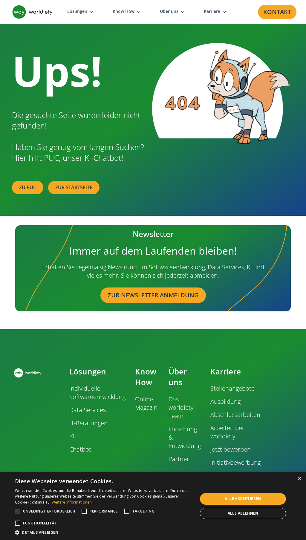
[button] (80, 12)
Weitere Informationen (72, 502)
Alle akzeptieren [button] (243, 498)
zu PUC (27, 187)
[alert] (153, 506)
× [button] (299, 478)
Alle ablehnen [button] (243, 513)
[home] (32, 12)
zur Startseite (73, 187)
